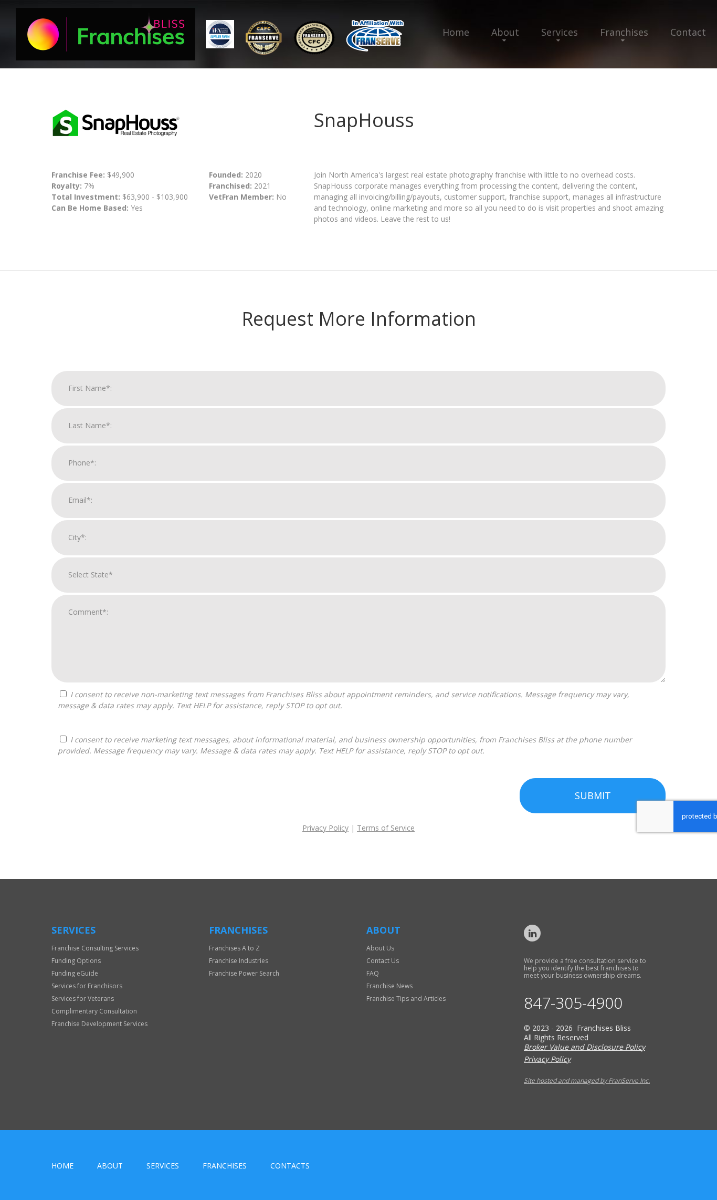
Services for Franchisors (86, 985)
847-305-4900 (573, 1003)
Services (559, 32)
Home (455, 32)
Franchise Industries (238, 960)
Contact (688, 32)
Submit (593, 795)
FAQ (372, 973)
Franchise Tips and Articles (406, 998)
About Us (380, 948)
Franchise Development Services (99, 1023)
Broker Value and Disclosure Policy (584, 1047)
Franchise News (389, 985)
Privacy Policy (325, 828)
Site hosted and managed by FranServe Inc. (587, 1080)
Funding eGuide (74, 973)
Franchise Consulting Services (95, 948)
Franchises (624, 32)
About (505, 32)
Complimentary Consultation (94, 1011)
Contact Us (382, 960)
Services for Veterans (82, 998)
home (62, 1166)
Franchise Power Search (244, 973)
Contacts (290, 1166)
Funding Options (76, 960)
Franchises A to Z (234, 948)
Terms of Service (386, 828)
